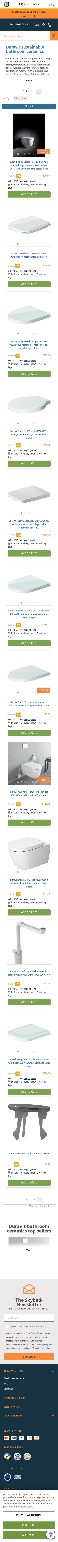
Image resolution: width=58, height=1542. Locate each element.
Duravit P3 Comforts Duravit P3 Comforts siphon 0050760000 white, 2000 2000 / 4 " (29, 973)
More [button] (29, 81)
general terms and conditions (18, 1348)
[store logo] (19, 25)
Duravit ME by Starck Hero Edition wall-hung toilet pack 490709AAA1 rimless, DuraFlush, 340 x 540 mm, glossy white (29, 165)
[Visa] (13, 1438)
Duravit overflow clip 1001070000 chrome (29, 1153)
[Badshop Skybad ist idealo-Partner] (7, 1477)
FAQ (6, 1383)
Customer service (14, 1378)
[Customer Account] (43, 25)
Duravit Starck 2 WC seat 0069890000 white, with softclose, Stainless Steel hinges (29, 883)
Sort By (5, 98)
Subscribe (29, 1356)
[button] (5, 25)
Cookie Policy (25, 1507)
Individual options (29, 1515)
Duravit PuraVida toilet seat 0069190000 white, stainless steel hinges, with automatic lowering (29, 524)
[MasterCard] (6, 1438)
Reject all (29, 1525)
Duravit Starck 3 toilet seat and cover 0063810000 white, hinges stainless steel (29, 704)
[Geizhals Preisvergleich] (17, 1477)
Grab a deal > (29, 16)
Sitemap (8, 1389)
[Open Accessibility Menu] (50, 1534)
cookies (15, 1494)
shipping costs (30, 181)
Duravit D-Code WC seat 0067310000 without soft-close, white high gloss (29, 255)
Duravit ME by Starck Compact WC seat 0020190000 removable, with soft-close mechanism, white (29, 345)
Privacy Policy (40, 1326)
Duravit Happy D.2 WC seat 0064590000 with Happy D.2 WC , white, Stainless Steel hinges (29, 1063)
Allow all (29, 1535)
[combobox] (25, 35)
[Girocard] (29, 1438)
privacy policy (42, 1344)
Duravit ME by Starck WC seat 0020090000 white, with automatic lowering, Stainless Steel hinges (29, 614)
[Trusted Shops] (7, 1456)
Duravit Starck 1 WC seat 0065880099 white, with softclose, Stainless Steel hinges (29, 435)
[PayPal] (21, 1438)
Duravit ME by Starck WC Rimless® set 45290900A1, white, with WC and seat (29, 793)
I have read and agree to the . (27, 1326)
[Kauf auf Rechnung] (36, 1438)
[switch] (51, 4)
